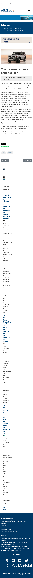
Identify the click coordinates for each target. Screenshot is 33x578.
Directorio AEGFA (6, 529)
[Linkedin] (7, 3)
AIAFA (3, 527)
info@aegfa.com (10, 544)
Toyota (10, 152)
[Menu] (29, 10)
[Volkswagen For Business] (16, 40)
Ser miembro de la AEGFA (9, 531)
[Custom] (10, 3)
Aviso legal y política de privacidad (11, 521)
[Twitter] (1, 3)
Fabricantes (12, 77)
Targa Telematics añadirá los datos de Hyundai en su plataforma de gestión (7, 330)
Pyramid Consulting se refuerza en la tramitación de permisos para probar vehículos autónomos (7, 206)
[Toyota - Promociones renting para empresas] (4, 178)
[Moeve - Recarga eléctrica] (16, 17)
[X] (6, 559)
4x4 (3, 152)
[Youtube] (4, 3)
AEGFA (3, 525)
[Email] (26, 559)
